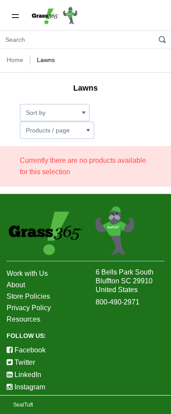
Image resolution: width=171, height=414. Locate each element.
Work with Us (27, 273)
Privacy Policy (29, 307)
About (16, 285)
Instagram (29, 387)
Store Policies (28, 296)
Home (15, 59)
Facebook (29, 350)
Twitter (24, 362)
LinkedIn (27, 374)
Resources (23, 319)
